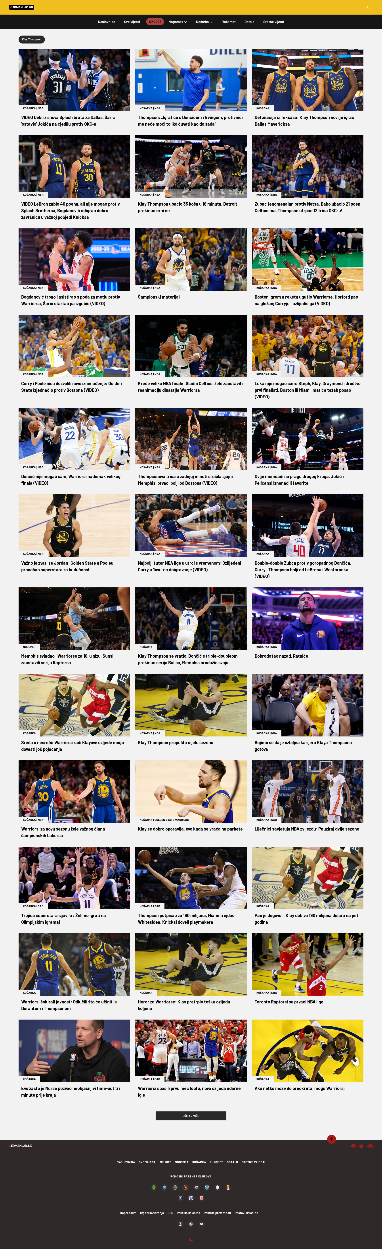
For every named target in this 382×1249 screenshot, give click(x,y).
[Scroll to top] (331, 1139)
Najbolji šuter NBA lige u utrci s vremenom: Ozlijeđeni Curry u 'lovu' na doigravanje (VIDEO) (189, 566)
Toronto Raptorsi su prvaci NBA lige (289, 1001)
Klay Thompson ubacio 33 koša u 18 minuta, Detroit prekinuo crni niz (187, 207)
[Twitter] (201, 1224)
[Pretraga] (367, 7)
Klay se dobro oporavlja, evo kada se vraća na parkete (190, 828)
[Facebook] (191, 1224)
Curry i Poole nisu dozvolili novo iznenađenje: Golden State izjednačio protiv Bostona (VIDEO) (71, 387)
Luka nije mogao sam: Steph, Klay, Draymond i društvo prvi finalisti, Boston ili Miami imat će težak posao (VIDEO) (308, 390)
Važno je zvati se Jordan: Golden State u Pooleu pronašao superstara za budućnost (67, 566)
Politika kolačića (188, 1213)
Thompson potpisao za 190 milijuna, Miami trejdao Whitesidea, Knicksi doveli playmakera (186, 919)
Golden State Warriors (172, 819)
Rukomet (216, 1162)
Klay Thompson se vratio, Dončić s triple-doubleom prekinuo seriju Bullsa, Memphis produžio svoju (188, 659)
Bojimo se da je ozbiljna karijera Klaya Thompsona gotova (303, 746)
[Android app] (353, 1146)
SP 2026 (166, 1162)
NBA (41, 108)
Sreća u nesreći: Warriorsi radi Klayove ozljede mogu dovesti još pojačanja (72, 746)
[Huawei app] (370, 1146)
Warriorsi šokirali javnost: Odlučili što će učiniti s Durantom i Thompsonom (69, 1005)
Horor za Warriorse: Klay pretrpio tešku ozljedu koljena (184, 1005)
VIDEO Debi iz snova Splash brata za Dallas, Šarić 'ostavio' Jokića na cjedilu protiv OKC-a (68, 121)
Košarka (29, 108)
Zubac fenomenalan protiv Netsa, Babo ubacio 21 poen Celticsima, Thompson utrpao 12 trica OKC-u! (307, 207)
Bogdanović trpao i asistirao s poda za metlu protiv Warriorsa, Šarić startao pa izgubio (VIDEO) (70, 300)
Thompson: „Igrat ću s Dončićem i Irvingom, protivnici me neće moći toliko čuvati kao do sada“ (190, 121)
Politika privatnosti (217, 1213)
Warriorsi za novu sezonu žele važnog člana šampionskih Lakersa (63, 832)
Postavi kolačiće (246, 1213)
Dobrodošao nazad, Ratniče (281, 656)
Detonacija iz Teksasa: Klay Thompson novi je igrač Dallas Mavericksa (304, 121)
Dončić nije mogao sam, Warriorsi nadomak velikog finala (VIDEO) (70, 480)
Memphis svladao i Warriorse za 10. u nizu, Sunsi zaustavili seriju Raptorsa (67, 659)
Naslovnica (126, 1162)
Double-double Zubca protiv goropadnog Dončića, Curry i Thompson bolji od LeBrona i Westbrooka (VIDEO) (303, 569)
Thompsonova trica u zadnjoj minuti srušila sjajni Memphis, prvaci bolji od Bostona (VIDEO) (185, 480)
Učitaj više (191, 1116)
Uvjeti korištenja (152, 1213)
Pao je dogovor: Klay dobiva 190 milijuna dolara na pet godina (306, 919)
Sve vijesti (148, 1162)
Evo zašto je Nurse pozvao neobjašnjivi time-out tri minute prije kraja (70, 1092)
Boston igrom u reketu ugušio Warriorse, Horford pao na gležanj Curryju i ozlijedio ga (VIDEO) (306, 300)
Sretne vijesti (253, 1162)
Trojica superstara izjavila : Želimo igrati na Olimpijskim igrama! (63, 919)
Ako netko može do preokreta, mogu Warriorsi (300, 1088)
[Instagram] (180, 1224)
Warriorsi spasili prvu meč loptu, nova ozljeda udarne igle (189, 1092)
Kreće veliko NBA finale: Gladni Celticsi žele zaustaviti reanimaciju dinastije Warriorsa (190, 387)
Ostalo (232, 1162)
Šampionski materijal (159, 296)
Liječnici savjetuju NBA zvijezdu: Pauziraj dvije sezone (307, 828)
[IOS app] (361, 1145)
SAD (274, 819)
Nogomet (29, 647)
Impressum (128, 1213)
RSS (170, 1213)
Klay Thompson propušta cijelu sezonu (175, 742)
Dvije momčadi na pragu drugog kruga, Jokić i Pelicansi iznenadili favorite (299, 480)
